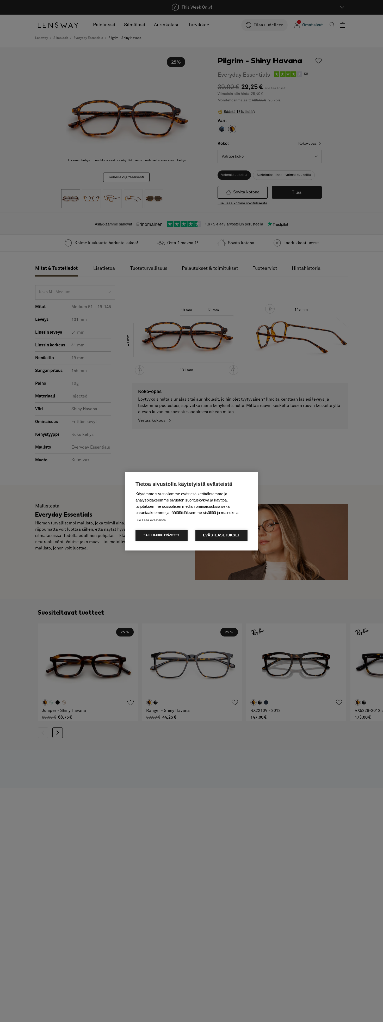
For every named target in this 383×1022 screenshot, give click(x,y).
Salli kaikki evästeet (161, 535)
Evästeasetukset (221, 535)
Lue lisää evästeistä (150, 520)
